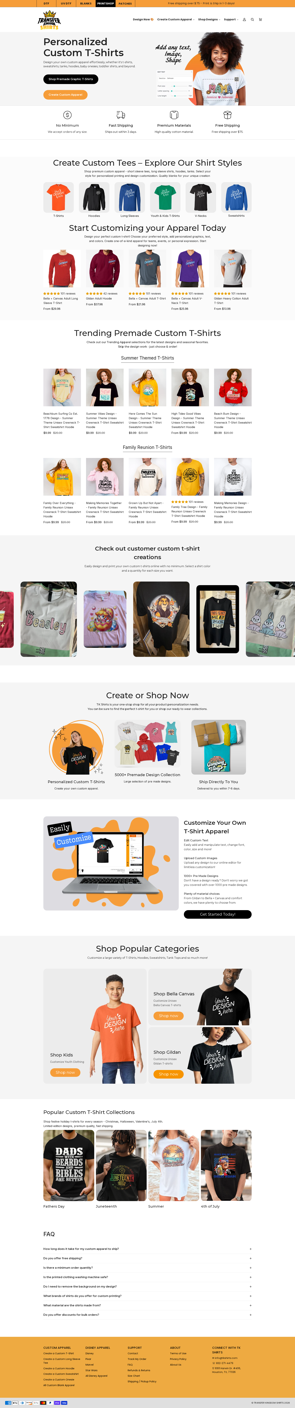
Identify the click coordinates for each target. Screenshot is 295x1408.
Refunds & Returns (139, 1370)
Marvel (90, 1364)
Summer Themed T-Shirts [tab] (147, 358)
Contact (133, 1353)
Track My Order (137, 1359)
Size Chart (134, 1376)
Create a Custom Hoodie (58, 1368)
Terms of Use (178, 1353)
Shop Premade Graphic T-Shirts (71, 79)
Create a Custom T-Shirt (58, 1353)
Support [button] (135, 1348)
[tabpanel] (147, 402)
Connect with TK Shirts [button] (226, 1350)
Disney (90, 1353)
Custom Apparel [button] (57, 1348)
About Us (175, 1364)
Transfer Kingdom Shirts (269, 1402)
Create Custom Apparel (65, 94)
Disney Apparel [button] (98, 1348)
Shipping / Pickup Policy (142, 1381)
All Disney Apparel (96, 1376)
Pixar (88, 1359)
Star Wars (91, 1370)
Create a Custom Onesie (58, 1379)
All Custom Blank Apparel (58, 1385)
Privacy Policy (178, 1359)
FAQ (130, 1364)
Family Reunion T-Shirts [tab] (147, 447)
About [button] (175, 1348)
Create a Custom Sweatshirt (61, 1374)
